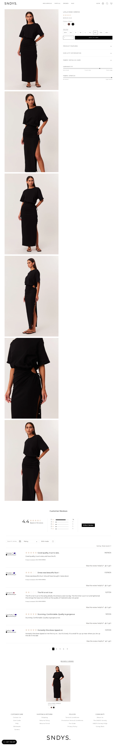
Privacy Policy (72, 726)
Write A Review (88, 525)
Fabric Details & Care (72, 60)
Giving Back (100, 726)
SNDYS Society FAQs (100, 723)
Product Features (70, 46)
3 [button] (60, 649)
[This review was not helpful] (109, 566)
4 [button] (63, 649)
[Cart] (111, 3)
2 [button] (56, 649)
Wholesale (16, 726)
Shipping (44, 717)
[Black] (73, 24)
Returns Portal (45, 723)
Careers (17, 729)
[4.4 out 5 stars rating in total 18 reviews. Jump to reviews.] (67, 15)
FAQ (16, 723)
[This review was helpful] (105, 566)
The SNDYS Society (100, 720)
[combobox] (30, 541)
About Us (100, 717)
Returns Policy (45, 720)
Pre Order (72, 723)
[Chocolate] (69, 24)
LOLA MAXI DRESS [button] (40, 559)
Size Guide (17, 720)
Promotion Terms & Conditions (72, 720)
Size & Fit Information (72, 53)
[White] (65, 24)
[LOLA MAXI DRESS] (58, 683)
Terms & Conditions (72, 717)
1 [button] (53, 649)
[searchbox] (12, 541)
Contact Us (17, 717)
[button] (57, 3)
